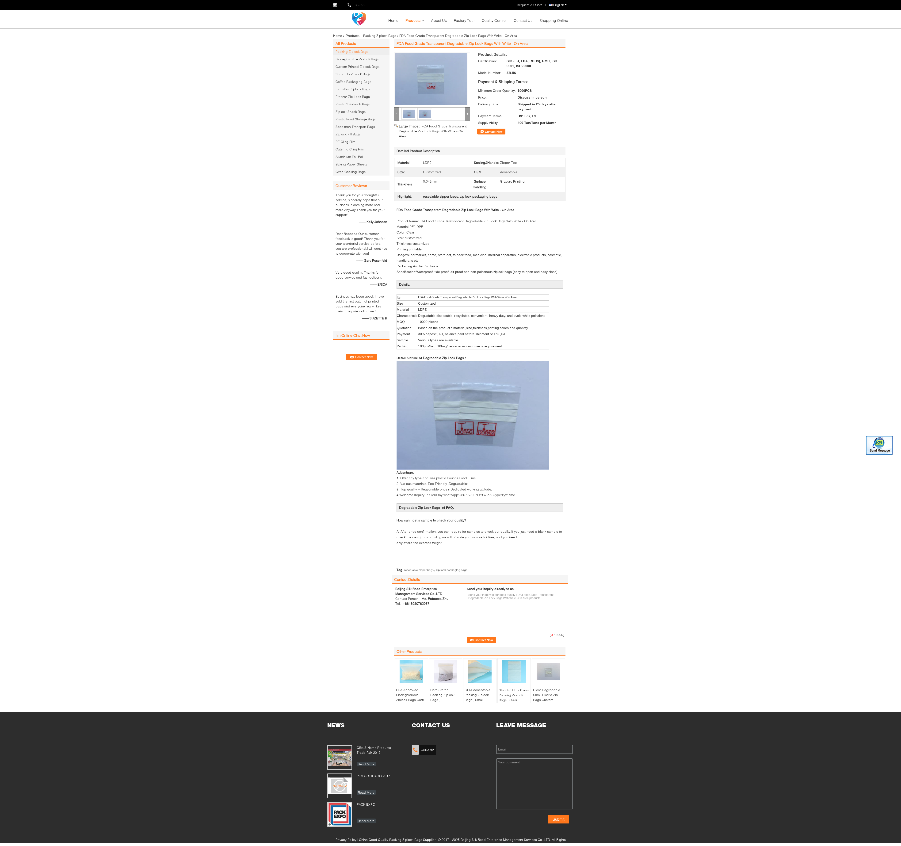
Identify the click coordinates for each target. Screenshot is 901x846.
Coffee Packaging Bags (353, 82)
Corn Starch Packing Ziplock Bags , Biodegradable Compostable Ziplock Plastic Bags (445, 702)
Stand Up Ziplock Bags (353, 74)
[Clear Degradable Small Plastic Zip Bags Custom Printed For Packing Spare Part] (548, 671)
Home (393, 20)
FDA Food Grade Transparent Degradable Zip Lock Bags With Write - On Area (433, 131)
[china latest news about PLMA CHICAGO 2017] (339, 786)
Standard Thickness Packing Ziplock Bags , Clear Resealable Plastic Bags (514, 700)
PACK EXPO (366, 804)
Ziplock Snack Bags (351, 112)
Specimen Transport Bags (355, 127)
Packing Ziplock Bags (379, 36)
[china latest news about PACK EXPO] (339, 814)
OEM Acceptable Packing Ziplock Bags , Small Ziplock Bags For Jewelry (477, 700)
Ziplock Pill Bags (348, 134)
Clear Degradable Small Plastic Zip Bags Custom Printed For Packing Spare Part (548, 700)
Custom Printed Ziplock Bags (357, 67)
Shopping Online (553, 20)
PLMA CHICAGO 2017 (373, 776)
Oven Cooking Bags (351, 172)
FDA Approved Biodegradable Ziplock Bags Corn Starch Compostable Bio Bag (410, 702)
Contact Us (523, 20)
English (558, 5)
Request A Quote (529, 5)
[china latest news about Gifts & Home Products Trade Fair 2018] (339, 757)
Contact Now (493, 132)
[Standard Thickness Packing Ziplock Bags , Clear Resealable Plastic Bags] (514, 672)
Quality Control (494, 20)
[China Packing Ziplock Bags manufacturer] (359, 19)
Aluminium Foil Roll (349, 157)
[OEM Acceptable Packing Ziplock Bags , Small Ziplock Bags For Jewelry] (479, 671)
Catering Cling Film (350, 149)
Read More (366, 764)
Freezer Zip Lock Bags (353, 97)
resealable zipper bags (419, 570)
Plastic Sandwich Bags (353, 104)
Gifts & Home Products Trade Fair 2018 (374, 750)
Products (412, 20)
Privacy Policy (346, 840)
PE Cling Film (345, 142)
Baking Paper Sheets (351, 164)
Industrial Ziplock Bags (353, 89)
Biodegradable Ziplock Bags (357, 59)
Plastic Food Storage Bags (356, 119)
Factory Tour (464, 20)
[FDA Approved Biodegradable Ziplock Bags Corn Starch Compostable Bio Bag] (411, 671)
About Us (439, 20)
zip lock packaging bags (451, 570)
